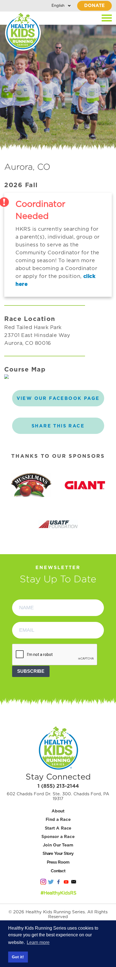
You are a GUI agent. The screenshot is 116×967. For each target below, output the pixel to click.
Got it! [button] (18, 957)
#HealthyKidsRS (58, 893)
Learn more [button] (38, 942)
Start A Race (58, 828)
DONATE (94, 5)
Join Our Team (58, 845)
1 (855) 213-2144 (58, 786)
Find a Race (58, 819)
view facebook (58, 398)
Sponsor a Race (57, 837)
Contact (58, 871)
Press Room (58, 862)
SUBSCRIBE (30, 671)
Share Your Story (58, 853)
